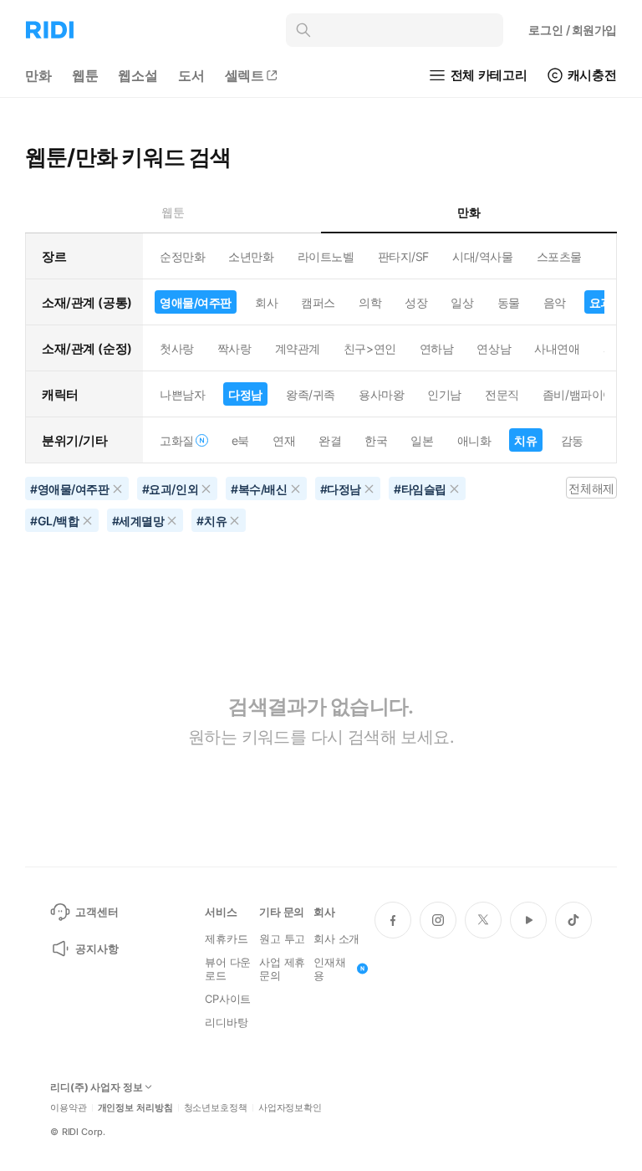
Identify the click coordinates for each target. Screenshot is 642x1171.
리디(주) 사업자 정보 (96, 1087)
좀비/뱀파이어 (578, 394)
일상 (462, 302)
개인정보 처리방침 (135, 1107)
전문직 (502, 394)
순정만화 (182, 256)
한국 (375, 440)
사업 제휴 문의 (282, 968)
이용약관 (68, 1107)
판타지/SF (403, 256)
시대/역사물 (482, 256)
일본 (421, 440)
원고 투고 (282, 938)
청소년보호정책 (215, 1107)
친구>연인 (370, 348)
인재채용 (329, 968)
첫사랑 (177, 348)
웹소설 (138, 75)
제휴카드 (226, 938)
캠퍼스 (318, 302)
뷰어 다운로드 (228, 968)
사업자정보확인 (290, 1107)
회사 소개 (336, 938)
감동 (572, 440)
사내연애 (556, 348)
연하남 (437, 348)
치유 (525, 440)
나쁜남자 (182, 394)
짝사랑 (234, 348)
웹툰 (85, 75)
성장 (416, 302)
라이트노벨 (326, 256)
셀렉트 (245, 75)
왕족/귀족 (310, 394)
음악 (554, 302)
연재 (284, 440)
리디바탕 (226, 1022)
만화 (38, 75)
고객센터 (96, 911)
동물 (508, 302)
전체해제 (591, 488)
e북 (240, 440)
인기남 (444, 394)
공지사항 (96, 948)
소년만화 (250, 256)
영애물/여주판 (196, 302)
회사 (266, 302)
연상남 (493, 348)
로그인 (572, 30)
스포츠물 (559, 256)
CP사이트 (228, 998)
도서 (191, 75)
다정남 (245, 394)
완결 (329, 440)
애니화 (474, 440)
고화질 (177, 440)
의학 (370, 302)
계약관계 (297, 348)
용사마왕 (381, 394)
